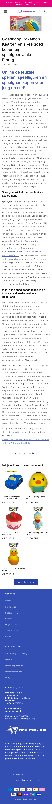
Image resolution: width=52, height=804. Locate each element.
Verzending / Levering (16, 653)
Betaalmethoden (13, 671)
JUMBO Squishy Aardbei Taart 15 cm (12, 534)
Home (8, 601)
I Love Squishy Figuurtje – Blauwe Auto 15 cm (12, 498)
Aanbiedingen (12, 631)
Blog (7, 677)
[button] (5, 11)
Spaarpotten (11, 613)
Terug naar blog (28, 453)
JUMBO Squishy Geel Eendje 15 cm (13, 570)
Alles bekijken (26, 582)
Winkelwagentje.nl (29, 799)
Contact (9, 637)
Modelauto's (11, 607)
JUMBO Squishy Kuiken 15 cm (37, 498)
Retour (8, 659)
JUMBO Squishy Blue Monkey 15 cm (38, 534)
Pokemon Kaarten (16, 432)
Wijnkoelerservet (14, 625)
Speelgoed (10, 619)
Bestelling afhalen (14, 665)
